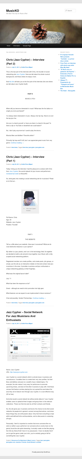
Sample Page (27, 46)
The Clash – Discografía (67, 91)
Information (16, 46)
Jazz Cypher (20, 74)
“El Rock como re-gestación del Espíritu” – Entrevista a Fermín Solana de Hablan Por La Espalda (68, 73)
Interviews (15, 147)
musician (18, 442)
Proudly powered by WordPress (41, 452)
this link (11, 81)
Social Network (31, 442)
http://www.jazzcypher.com (19, 372)
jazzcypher (32, 147)
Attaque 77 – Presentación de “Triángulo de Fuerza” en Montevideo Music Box (67, 84)
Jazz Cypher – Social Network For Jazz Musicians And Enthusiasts (24, 316)
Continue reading (17, 143)
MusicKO (12, 10)
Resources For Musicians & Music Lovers (23, 440)
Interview (25, 147)
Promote (24, 442)
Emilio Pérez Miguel (26, 67)
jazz (42, 440)
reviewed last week (12, 174)
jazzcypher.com (39, 147)
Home (8, 46)
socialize (38, 442)
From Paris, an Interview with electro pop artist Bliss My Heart (68, 65)
